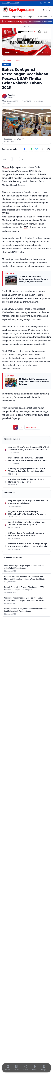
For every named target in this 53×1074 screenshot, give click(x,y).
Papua (31, 16)
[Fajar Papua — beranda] (19, 9)
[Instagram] (45, 3)
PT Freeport (42, 16)
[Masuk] (48, 9)
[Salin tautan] (48, 149)
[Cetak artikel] (21, 159)
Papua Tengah (18, 16)
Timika (5, 167)
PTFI (26, 227)
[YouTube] (49, 3)
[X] (41, 3)
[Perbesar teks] (14, 159)
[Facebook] (37, 3)
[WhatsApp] (30, 149)
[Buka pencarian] (43, 9)
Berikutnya (31, 427)
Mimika (6, 16)
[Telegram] (36, 149)
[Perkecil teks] (9, 159)
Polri (39, 216)
